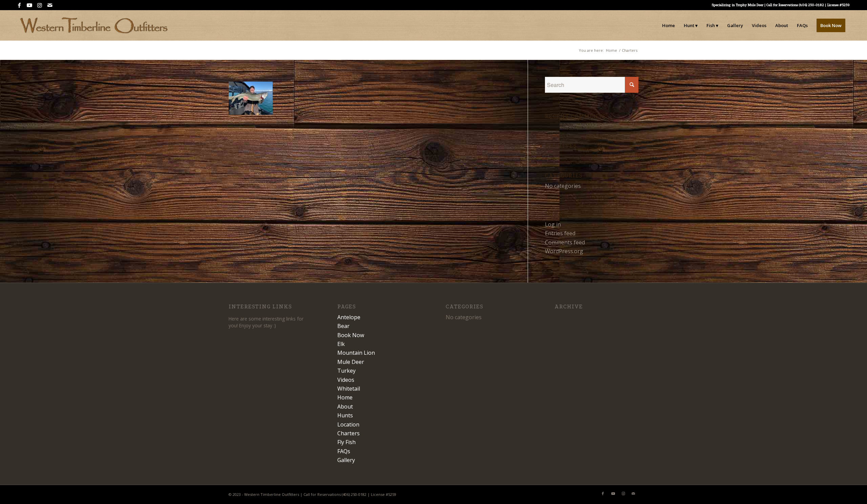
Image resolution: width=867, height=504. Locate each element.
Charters (348, 433)
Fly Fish (346, 442)
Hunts (345, 415)
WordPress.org (564, 251)
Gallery (346, 460)
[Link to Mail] (50, 5)
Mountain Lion (356, 352)
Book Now (350, 335)
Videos (345, 380)
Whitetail (348, 388)
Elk (341, 344)
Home (345, 397)
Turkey (346, 370)
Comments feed (565, 242)
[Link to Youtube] (29, 5)
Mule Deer (350, 362)
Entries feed (560, 233)
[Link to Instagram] (39, 5)
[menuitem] (668, 25)
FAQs (343, 451)
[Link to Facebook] (19, 5)
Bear (343, 326)
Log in (553, 224)
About (345, 406)
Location (348, 424)
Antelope (348, 317)
